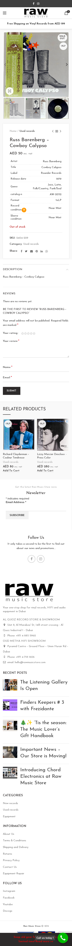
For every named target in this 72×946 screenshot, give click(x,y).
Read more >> (44, 941)
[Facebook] (33, 3)
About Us (8, 834)
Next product (60, 131)
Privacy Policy (11, 860)
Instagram (9, 891)
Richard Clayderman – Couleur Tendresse (16, 456)
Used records (27, 131)
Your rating (10, 333)
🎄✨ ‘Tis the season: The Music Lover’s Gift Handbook (43, 729)
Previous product (53, 131)
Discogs (7, 911)
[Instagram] (38, 3)
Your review (11, 341)
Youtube (8, 904)
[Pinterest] (36, 251)
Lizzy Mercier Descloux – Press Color (52, 456)
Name (7, 367)
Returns (7, 854)
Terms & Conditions (14, 840)
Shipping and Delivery (15, 847)
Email (7, 377)
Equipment (9, 816)
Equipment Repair (13, 873)
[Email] (31, 251)
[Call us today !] (63, 938)
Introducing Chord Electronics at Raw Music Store (40, 776)
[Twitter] (26, 251)
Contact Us (10, 867)
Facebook (9, 897)
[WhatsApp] (46, 251)
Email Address (16, 502)
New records (10, 803)
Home (13, 131)
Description (12, 269)
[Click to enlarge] (9, 91)
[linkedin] (41, 251)
